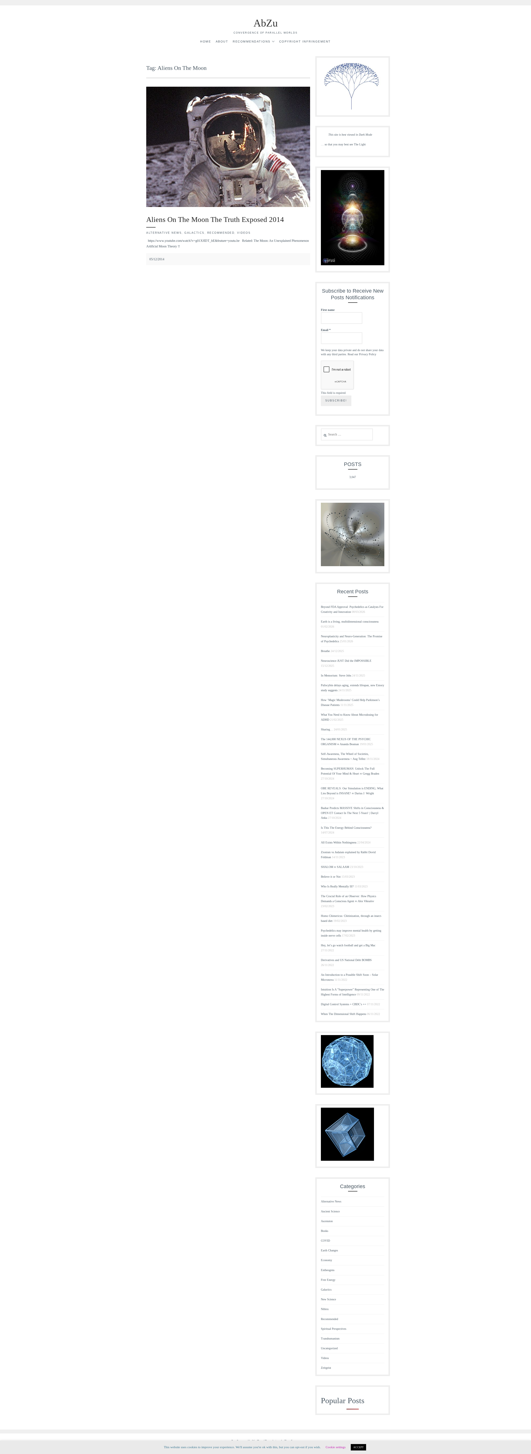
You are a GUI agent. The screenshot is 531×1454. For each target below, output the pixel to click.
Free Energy (328, 1279)
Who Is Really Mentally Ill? (337, 886)
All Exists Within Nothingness (338, 842)
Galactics (194, 232)
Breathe (325, 651)
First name (328, 309)
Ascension (327, 1221)
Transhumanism (330, 1338)
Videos (244, 232)
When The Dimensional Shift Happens (343, 1014)
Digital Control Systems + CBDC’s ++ (343, 1004)
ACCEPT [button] (358, 1447)
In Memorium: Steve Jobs (336, 675)
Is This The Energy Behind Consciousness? (346, 827)
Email (326, 330)
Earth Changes (329, 1250)
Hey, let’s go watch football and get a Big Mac (348, 945)
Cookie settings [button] (336, 1447)
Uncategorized (329, 1348)
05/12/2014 (156, 259)
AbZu (265, 23)
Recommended (221, 232)
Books (324, 1231)
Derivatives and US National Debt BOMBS (346, 960)
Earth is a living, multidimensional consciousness (350, 621)
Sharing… (327, 729)
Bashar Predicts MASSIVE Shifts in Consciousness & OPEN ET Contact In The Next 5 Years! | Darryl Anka (352, 813)
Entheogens (327, 1270)
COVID (325, 1240)
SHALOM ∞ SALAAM (335, 867)
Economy (326, 1260)
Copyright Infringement (305, 41)
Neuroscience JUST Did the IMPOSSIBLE (346, 660)
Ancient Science (330, 1211)
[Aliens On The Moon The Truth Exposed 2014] (228, 206)
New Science (328, 1299)
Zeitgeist (326, 1367)
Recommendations (251, 41)
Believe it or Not (331, 876)
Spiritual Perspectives (333, 1328)
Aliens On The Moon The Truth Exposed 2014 (215, 219)
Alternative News (164, 232)
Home (205, 41)
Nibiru (325, 1309)
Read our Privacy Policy (362, 354)
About (222, 41)
